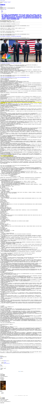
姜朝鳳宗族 (2, 4)
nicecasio (1, 357)
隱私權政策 (24, 395)
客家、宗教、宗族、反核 (6, 363)
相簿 (1, 10)
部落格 (2, 11)
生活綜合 (5, 9)
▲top (0, 364)
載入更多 (1, 365)
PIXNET (16, 395)
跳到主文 (1, 6)
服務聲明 (27, 395)
